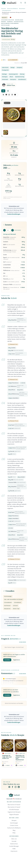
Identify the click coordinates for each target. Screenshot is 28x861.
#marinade (5, 79)
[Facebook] (12, 787)
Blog (14, 830)
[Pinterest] (9, 787)
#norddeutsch (22, 79)
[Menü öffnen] (25, 2)
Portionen (17, 230)
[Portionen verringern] (4, 230)
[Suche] (21, 2)
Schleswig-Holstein (6, 10)
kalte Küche (5, 67)
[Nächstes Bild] (22, 114)
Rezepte (14, 820)
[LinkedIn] (19, 787)
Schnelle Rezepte (14, 809)
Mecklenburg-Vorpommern (10, 23)
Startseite (3, 8)
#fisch (11, 76)
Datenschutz (14, 844)
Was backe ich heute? (14, 807)
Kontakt (14, 841)
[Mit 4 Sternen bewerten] (10, 683)
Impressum (14, 851)
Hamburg (10, 21)
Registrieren (16, 660)
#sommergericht (13, 74)
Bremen (3, 21)
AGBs (14, 849)
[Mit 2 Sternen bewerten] (6, 683)
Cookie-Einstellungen (14, 214)
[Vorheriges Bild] (5, 114)
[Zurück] (4, 753)
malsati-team (11, 85)
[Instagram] (15, 787)
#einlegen (4, 76)
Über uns (14, 839)
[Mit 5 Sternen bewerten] (12, 683)
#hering (22, 74)
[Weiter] (24, 753)
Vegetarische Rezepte (14, 812)
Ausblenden (22, 642)
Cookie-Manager (14, 846)
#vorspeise (13, 79)
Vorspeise (19, 67)
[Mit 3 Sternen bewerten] (8, 683)
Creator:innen (14, 825)
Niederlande (19, 19)
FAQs (14, 833)
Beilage (12, 67)
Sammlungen (14, 823)
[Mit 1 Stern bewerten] (4, 683)
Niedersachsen (18, 21)
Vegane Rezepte (14, 814)
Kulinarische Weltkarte (12, 8)
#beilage (4, 74)
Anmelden (7, 660)
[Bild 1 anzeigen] (5, 132)
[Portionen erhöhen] (12, 230)
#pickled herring (19, 76)
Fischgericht (5, 70)
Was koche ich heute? (14, 804)
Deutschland (22, 8)
